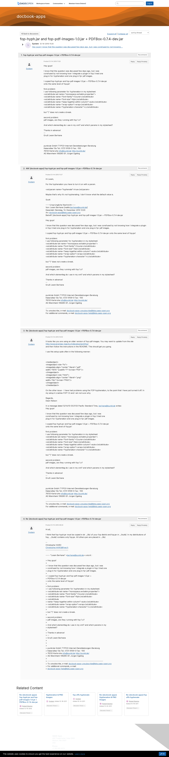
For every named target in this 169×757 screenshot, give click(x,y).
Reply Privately (142, 61)
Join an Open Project (93, 739)
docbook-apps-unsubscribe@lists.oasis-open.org (88, 310)
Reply (133, 61)
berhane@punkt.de (78, 207)
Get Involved (90, 736)
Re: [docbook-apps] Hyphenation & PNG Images (108, 697)
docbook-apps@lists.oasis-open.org (64, 212)
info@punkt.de (65, 151)
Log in (149, 3)
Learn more (80, 754)
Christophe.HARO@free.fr (57, 547)
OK (163, 754)
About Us (122, 736)
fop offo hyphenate (81, 695)
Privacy (121, 738)
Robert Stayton (27, 706)
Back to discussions (30, 34)
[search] (117, 3)
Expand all (111, 34)
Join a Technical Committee (95, 743)
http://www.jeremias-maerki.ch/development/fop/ (67, 344)
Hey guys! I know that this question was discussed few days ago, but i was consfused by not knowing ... (77, 47)
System (29, 69)
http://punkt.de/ (78, 151)
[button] (59, 3)
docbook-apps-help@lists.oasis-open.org (93, 313)
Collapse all (123, 34)
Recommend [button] (142, 55)
